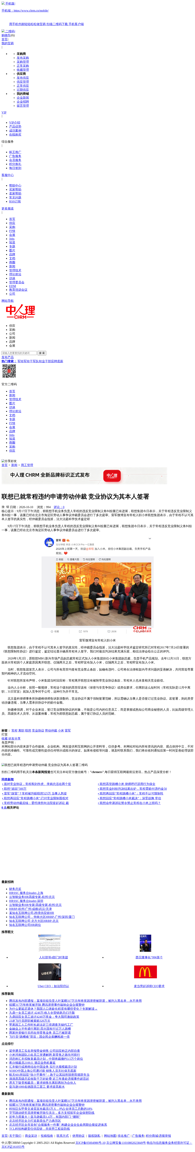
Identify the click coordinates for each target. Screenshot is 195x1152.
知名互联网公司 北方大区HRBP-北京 (34, 920)
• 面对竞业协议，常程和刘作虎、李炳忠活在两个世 (36, 784)
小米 (61, 730)
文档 (12, 258)
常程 (14, 730)
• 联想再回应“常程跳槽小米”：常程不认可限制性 (130, 793)
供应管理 (23, 81)
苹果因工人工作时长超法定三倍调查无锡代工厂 (41, 1024)
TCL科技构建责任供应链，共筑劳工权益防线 (39, 1128)
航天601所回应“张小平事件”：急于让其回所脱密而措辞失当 (49, 1074)
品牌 (12, 254)
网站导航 (8, 300)
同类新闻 (8, 779)
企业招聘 (23, 101)
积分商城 (152, 1135)
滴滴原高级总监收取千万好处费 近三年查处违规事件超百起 (49, 1078)
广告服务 (15, 156)
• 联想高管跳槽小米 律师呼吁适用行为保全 (126, 784)
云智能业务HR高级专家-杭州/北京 (32, 897)
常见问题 (15, 197)
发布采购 (23, 57)
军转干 (28, 361)
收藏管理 (23, 69)
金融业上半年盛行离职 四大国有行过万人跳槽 (40, 1028)
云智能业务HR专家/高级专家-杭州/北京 (35, 905)
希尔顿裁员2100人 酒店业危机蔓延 (32, 1062)
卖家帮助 (15, 193)
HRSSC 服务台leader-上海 (26, 893)
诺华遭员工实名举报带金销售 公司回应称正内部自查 (44, 1050)
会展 (12, 235)
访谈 (12, 278)
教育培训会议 (18, 289)
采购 (12, 227)
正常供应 (23, 85)
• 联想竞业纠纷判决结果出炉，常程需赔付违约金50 (132, 788)
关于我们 (15, 1135)
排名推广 (124, 1135)
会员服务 (15, 160)
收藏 (5, 738)
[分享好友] (9, 461)
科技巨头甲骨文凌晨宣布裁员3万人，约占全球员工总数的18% (50, 1108)
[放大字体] (3, 506)
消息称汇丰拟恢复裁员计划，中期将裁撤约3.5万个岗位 (46, 1058)
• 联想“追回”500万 (14, 788)
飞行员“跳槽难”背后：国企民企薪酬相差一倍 (39, 1036)
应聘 (54, 361)
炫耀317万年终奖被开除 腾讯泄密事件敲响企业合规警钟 (47, 1004)
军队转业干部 (42, 361)
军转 (21, 361)
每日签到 (15, 168)
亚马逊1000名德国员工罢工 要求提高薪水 (37, 1086)
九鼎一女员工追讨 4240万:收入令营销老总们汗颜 (42, 1012)
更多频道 (8, 208)
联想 (28, 730)
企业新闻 (23, 97)
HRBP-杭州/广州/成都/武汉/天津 (30, 908)
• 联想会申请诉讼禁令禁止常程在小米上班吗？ (129, 803)
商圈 (12, 262)
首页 (5, 39)
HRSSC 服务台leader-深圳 (26, 901)
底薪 (60, 361)
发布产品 (8, 357)
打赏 (5, 734)
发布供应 (23, 77)
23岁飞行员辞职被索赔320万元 (29, 1020)
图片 (12, 250)
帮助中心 (15, 185)
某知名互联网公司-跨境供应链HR (31, 912)
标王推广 (15, 152)
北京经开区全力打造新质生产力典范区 (35, 1120)
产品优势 (15, 126)
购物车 (6, 35)
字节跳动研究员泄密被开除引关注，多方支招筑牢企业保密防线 (51, 1112)
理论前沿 (15, 274)
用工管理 (27, 465)
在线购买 (15, 134)
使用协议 (78, 1135)
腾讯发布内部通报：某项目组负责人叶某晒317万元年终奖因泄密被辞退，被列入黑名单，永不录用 (75, 1000)
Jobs (11, 238)
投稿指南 (47, 1135)
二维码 (10, 31)
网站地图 (110, 1135)
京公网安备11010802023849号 (126, 1142)
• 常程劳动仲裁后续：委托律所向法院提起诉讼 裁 (35, 803)
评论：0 (59, 507)
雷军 (68, 730)
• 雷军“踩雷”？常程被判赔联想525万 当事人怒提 (34, 793)
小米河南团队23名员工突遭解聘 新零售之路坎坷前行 (44, 1054)
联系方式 (63, 1135)
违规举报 (165, 1135)
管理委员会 (16, 282)
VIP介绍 (14, 122)
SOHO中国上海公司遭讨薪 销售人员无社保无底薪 (42, 1070)
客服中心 (8, 175)
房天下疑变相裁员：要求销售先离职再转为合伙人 (42, 1082)
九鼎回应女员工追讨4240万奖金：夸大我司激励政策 (44, 1016)
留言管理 (23, 105)
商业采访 (31, 1135)
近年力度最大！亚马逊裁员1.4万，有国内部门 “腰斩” (44, 1116)
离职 (21, 730)
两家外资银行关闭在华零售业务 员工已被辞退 (40, 1032)
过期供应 (23, 89)
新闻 (12, 266)
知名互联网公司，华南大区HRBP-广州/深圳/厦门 (42, 916)
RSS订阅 (15, 201)
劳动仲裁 (51, 730)
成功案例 (15, 130)
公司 (12, 293)
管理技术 (15, 270)
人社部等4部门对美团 (53, 957)
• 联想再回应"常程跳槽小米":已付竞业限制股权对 (35, 798)
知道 (12, 242)
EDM (12, 286)
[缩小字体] (7, 506)
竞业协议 (38, 730)
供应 (12, 223)
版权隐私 (94, 1135)
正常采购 (23, 65)
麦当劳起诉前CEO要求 (149, 986)
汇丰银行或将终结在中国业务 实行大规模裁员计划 (43, 1066)
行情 (12, 231)
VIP (4, 112)
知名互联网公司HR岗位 (25, 924)
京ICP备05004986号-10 (90, 1142)
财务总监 (15, 889)
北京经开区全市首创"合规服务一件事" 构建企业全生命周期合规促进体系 (58, 1124)
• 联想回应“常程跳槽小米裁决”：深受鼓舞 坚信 (129, 798)
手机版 (43, 14)
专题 (12, 246)
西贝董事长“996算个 (149, 957)
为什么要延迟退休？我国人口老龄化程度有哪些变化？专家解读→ (53, 1008)
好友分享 (14, 738)
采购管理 (23, 61)
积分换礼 (15, 164)
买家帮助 (15, 189)
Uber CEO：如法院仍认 (53, 986)
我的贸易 (8, 43)
